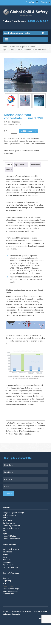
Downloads (35, 165)
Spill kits (6, 518)
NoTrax (5, 583)
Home (5, 47)
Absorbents (7, 520)
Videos (9, 169)
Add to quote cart (28, 131)
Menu (25, 39)
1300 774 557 (37, 21)
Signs (5, 533)
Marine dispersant (13, 122)
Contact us (7, 562)
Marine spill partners (11, 549)
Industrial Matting (9, 536)
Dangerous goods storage (13, 512)
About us (6, 560)
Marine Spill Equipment (18, 47)
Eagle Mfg (7, 581)
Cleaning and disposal (11, 538)
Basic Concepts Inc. (10, 591)
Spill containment (9, 515)
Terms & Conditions (10, 567)
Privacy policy (8, 565)
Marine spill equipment (12, 528)
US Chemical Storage (11, 588)
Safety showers (9, 523)
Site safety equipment (11, 525)
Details (9, 165)
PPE (4, 531)
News (5, 557)
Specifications (21, 165)
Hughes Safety (8, 594)
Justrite (6, 578)
